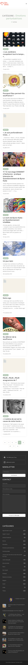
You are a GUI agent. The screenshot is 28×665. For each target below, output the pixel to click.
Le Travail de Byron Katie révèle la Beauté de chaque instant (16, 633)
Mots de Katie (6, 563)
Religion (4, 580)
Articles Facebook (7, 537)
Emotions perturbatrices (8, 547)
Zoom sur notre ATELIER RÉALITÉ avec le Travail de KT (16, 651)
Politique (5, 573)
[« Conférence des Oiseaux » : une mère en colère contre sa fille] (4, 615)
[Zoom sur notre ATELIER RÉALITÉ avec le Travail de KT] (4, 652)
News (4, 566)
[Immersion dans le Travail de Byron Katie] (4, 606)
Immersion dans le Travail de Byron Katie (16, 605)
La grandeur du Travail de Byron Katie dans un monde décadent (15, 627)
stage (4, 587)
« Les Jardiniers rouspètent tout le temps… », (14, 54)
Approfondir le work (7, 530)
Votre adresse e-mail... (8, 488)
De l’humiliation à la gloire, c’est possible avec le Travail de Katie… (16, 639)
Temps (4, 590)
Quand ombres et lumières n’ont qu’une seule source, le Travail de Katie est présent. (16, 622)
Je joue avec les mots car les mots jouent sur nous (12, 555)
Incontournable (6, 551)
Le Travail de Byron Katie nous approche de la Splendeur (15, 645)
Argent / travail (6, 534)
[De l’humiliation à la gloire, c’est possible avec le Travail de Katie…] (4, 640)
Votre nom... (5, 483)
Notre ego (7, 298)
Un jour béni (8, 261)
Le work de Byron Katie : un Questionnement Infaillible (13, 220)
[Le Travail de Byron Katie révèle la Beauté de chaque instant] (4, 634)
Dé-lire (4, 541)
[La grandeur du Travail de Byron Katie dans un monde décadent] (4, 628)
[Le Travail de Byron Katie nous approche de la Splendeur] (4, 646)
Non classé (5, 570)
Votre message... (6, 494)
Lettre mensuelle (6, 559)
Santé (4, 583)
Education (5, 544)
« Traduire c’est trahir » (20, 598)
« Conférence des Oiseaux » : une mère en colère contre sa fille (16, 615)
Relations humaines (7, 577)
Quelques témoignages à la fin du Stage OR (13, 610)
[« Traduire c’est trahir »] (11, 600)
